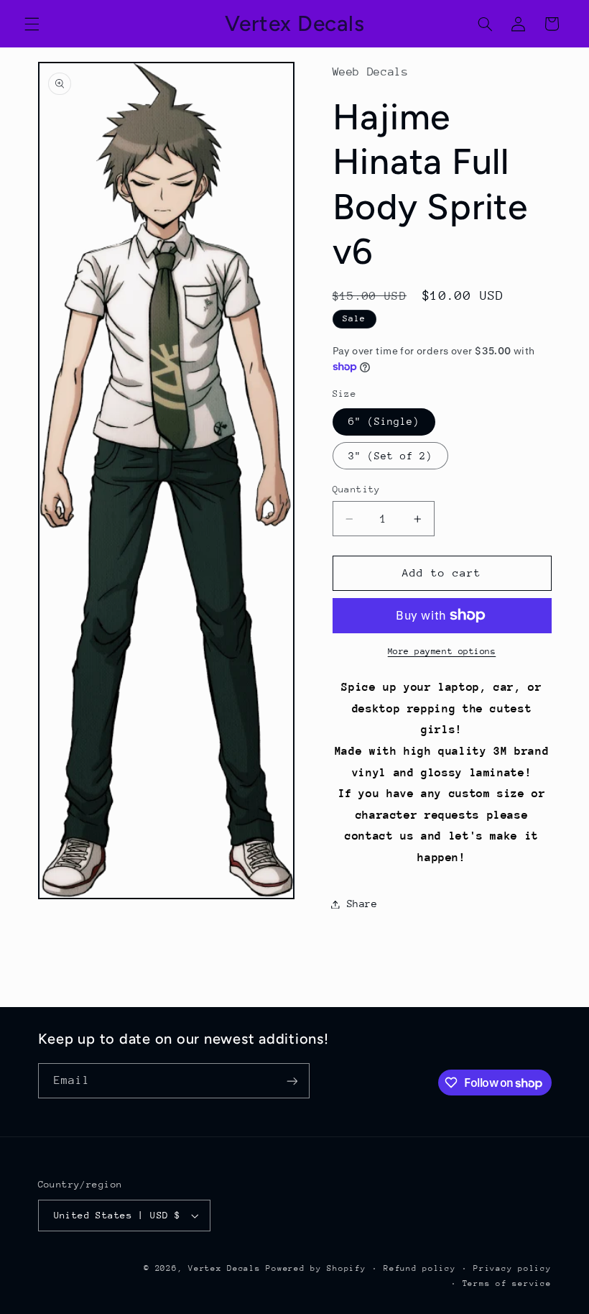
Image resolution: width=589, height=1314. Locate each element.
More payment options (442, 651)
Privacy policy (512, 1268)
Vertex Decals (224, 1268)
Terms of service (507, 1283)
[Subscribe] (291, 1080)
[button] (31, 23)
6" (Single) (384, 421)
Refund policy (420, 1268)
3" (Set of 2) (390, 455)
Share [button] (362, 903)
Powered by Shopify (316, 1268)
